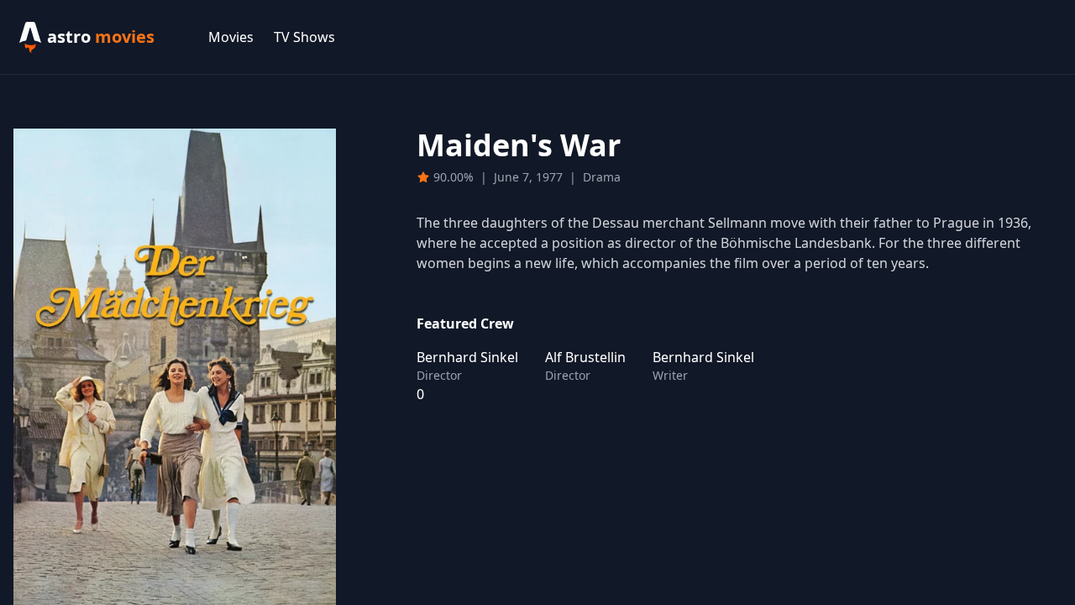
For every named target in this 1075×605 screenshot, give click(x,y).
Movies (231, 37)
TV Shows (304, 37)
